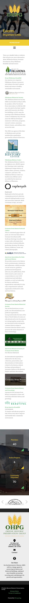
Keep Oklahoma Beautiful (13, 78)
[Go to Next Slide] (26, 502)
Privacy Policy (14, 591)
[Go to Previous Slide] (2, 502)
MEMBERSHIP (14, 43)
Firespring (18, 598)
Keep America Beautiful (12, 407)
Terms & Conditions (14, 593)
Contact (14, 552)
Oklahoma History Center (13, 160)
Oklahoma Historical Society (14, 97)
